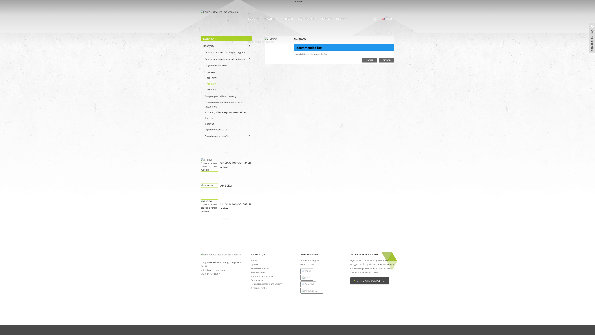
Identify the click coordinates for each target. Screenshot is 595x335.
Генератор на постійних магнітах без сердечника (224, 104)
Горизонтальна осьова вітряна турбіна (225, 52)
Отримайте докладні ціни (372, 280)
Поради (326, 18)
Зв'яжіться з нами (261, 41)
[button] (226, 152)
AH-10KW (211, 78)
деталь (386, 60)
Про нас (342, 18)
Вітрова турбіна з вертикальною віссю (225, 112)
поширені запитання (262, 276)
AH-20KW (211, 83)
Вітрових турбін (259, 287)
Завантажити (307, 18)
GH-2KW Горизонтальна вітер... (235, 165)
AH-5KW (211, 72)
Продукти (270, 18)
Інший (254, 260)
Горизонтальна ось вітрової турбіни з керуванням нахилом (225, 62)
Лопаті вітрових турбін (217, 136)
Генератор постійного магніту (220, 96)
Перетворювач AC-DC (216, 129)
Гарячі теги (257, 280)
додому (253, 18)
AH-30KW (211, 89)
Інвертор (209, 123)
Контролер (210, 118)
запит (369, 60)
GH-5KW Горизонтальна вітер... (235, 206)
